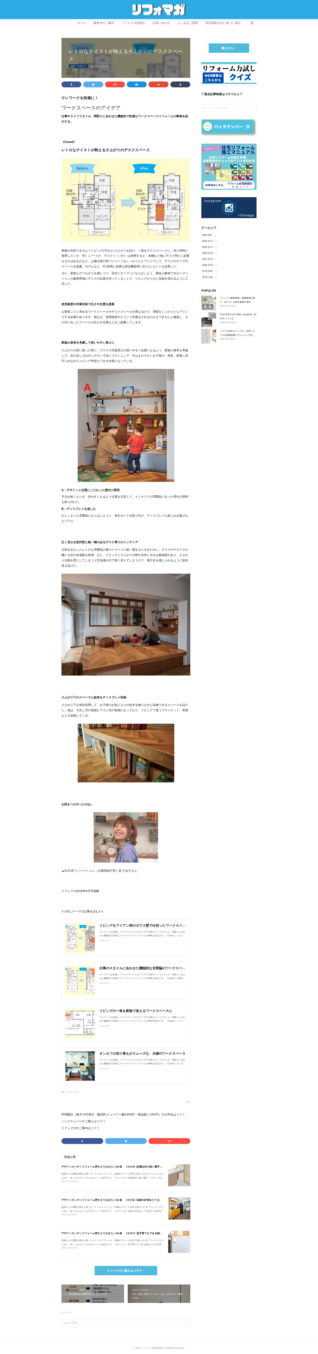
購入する (227, 48)
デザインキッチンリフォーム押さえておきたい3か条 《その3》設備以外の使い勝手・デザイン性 (118, 1166)
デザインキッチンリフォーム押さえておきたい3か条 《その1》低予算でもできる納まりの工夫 (117, 1233)
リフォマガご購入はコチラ (124, 1270)
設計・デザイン (78, 66)
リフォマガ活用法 (133, 22)
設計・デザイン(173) (70, 1091)
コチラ (180, 1114)
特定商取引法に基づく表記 (223, 22)
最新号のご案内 (103, 22)
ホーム (81, 22)
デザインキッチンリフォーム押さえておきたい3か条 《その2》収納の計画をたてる (110, 1200)
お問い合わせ (161, 22)
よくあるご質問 (187, 22)
